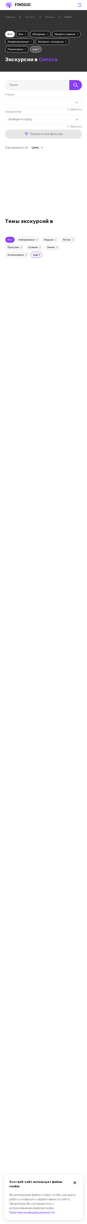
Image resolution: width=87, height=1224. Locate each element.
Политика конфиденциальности (32, 1212)
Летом (68, 239)
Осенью (34, 247)
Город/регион (13, 111)
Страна (9, 94)
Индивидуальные (19, 41)
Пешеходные (17, 49)
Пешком (50, 239)
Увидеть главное (66, 34)
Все (10, 34)
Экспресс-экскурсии (52, 41)
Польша (49, 17)
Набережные (28, 239)
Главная (10, 17)
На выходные (17, 254)
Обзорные (40, 34)
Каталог (30, 17)
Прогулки (15, 247)
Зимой (52, 247)
